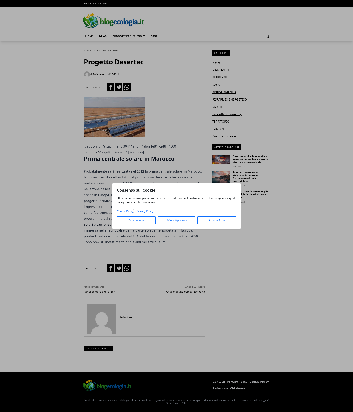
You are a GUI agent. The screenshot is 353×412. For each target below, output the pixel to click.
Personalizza (136, 220)
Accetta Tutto (217, 220)
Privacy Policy (145, 211)
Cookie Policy (125, 211)
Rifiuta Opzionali (176, 220)
